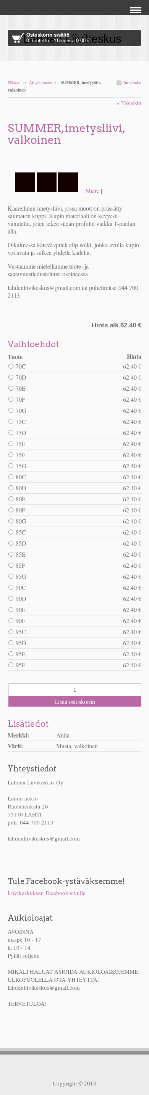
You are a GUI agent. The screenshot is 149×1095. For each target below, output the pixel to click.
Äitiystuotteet (40, 82)
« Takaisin (129, 103)
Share (92, 191)
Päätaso (14, 82)
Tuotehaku (131, 82)
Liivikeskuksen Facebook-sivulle (47, 893)
